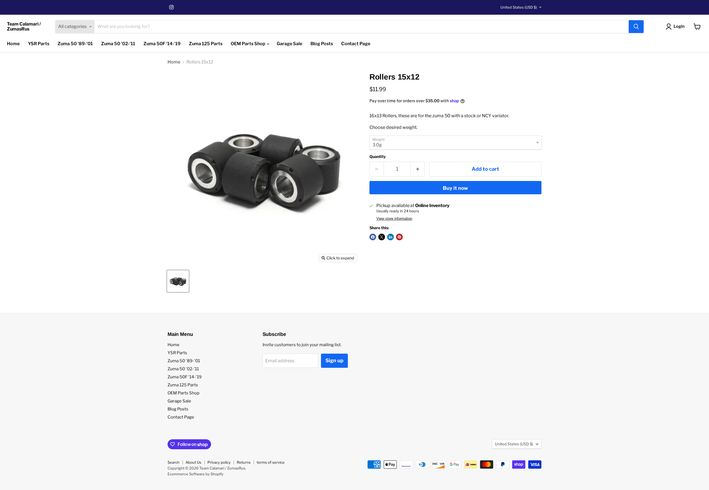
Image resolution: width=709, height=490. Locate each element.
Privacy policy (219, 462)
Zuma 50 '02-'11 (118, 43)
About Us (193, 462)
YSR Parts (38, 43)
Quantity (377, 156)
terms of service (271, 462)
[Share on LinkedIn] (390, 237)
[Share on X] (381, 237)
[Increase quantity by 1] (418, 169)
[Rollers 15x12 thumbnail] (178, 281)
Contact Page (355, 43)
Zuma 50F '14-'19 (162, 43)
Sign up (334, 360)
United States (518, 7)
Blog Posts (321, 43)
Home (13, 43)
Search (173, 462)
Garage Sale (289, 43)
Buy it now (455, 188)
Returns (244, 462)
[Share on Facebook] (372, 237)
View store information (394, 219)
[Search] (636, 26)
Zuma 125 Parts (205, 43)
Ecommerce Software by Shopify (196, 474)
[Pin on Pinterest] (399, 237)
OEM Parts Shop (248, 43)
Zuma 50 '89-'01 (75, 43)
